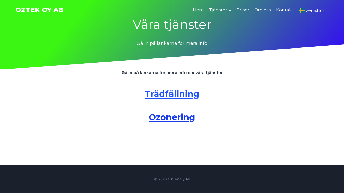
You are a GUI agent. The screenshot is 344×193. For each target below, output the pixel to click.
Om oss (262, 9)
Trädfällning (172, 94)
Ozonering (172, 117)
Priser (243, 9)
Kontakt (284, 9)
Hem (198, 9)
